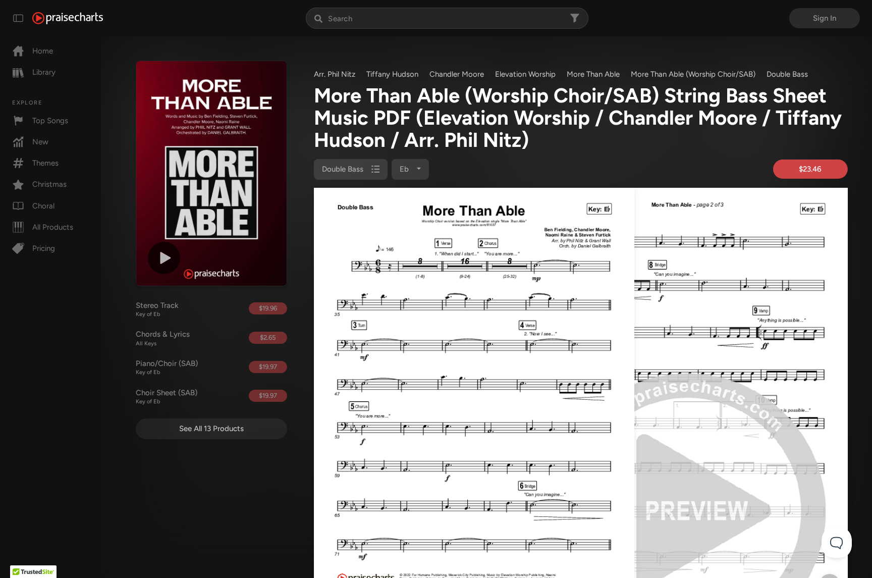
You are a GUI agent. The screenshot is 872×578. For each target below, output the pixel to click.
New (40, 141)
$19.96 (268, 308)
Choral (43, 206)
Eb (405, 169)
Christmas (49, 184)
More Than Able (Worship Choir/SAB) (693, 74)
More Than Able (593, 74)
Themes (45, 163)
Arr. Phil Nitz (334, 74)
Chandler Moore (456, 74)
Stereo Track (157, 309)
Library (44, 72)
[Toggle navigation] (18, 18)
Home (42, 51)
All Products (52, 227)
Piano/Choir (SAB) (167, 367)
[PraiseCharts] (67, 18)
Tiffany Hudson (392, 74)
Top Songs (50, 120)
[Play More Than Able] (164, 258)
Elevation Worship (525, 74)
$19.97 (268, 367)
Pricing (43, 248)
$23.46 (810, 169)
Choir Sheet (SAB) (166, 396)
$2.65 (268, 337)
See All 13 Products (211, 428)
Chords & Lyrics (163, 338)
